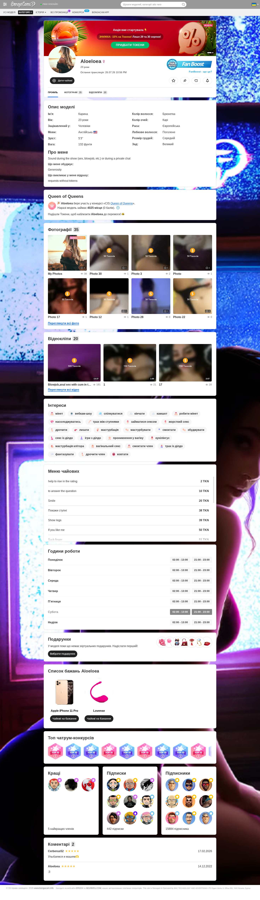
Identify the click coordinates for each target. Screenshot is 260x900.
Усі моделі (9, 12)
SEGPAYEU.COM (93, 888)
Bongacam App (100, 12)
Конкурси (78, 12)
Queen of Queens (122, 203)
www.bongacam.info (44, 888)
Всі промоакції (59, 12)
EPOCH (79, 888)
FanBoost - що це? (200, 71)
